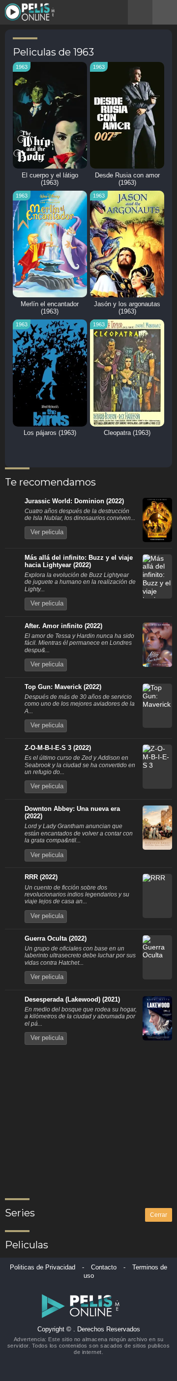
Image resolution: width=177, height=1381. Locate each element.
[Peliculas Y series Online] (31, 12)
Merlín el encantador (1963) (50, 308)
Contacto (104, 1267)
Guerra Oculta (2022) (56, 938)
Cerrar (158, 1214)
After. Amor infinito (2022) (63, 626)
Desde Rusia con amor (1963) (127, 179)
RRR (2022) (41, 877)
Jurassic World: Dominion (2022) (74, 501)
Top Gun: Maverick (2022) (63, 687)
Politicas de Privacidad (42, 1267)
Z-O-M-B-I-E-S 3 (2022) (58, 748)
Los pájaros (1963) (50, 433)
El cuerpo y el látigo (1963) (50, 179)
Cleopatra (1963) (127, 433)
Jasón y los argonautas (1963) (127, 308)
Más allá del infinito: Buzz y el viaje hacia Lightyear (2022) (79, 561)
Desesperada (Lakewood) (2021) (72, 999)
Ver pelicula (46, 532)
